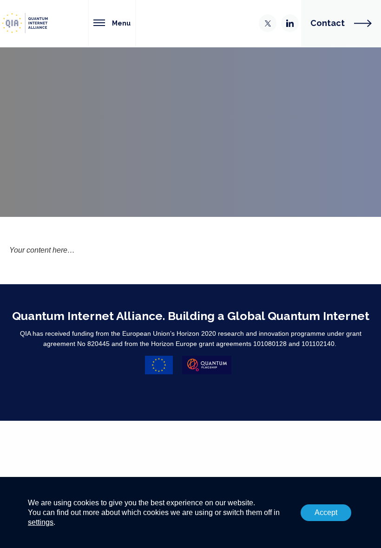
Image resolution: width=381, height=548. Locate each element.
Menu (121, 23)
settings (40, 522)
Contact (327, 23)
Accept (326, 512)
